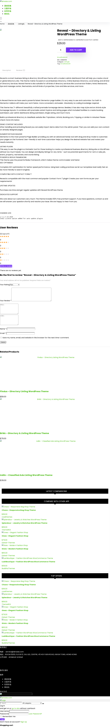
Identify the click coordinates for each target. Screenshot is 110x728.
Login (2, 719)
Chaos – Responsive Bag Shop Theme (19, 510)
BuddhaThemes (8, 568)
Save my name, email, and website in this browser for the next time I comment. (36, 337)
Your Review (5, 300)
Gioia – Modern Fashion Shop (15, 549)
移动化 (6, 14)
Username (4, 711)
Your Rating (5, 284)
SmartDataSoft (62, 57)
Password (4, 714)
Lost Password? (35, 714)
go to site (16, 708)
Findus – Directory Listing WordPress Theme (24, 391)
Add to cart (76, 50)
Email (3, 333)
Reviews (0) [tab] (20, 70)
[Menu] (1, 18)
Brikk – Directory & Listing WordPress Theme (24, 433)
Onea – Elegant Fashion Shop (15, 536)
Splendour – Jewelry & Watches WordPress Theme (24, 523)
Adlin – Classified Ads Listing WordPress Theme (26, 475)
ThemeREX (6, 530)
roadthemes (7, 517)
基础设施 (7, 6)
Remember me (8, 716)
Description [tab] (6, 70)
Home (2, 24)
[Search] (1, 21)
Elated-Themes (8, 542)
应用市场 (7, 11)
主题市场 (7, 8)
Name (3, 329)
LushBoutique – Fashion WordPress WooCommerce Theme (28, 561)
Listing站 (21, 24)
